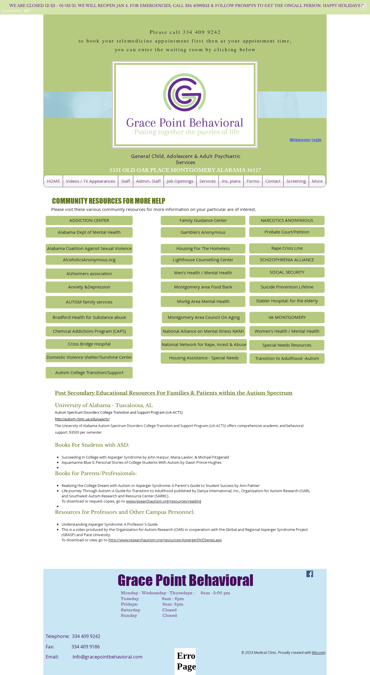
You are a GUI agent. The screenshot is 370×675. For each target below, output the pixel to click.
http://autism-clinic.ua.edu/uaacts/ (82, 419)
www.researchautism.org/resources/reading (163, 501)
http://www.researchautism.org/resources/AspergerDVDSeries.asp (165, 539)
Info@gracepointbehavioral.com (108, 657)
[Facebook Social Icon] (309, 574)
